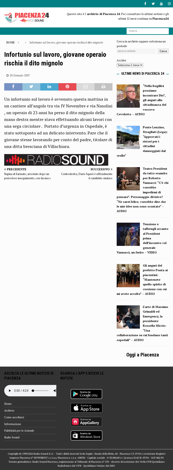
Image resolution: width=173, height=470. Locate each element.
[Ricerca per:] (148, 31)
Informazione (12, 424)
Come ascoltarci (14, 417)
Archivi (121, 60)
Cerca (163, 51)
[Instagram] (169, 3)
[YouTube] (161, 3)
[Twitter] (153, 3)
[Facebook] (145, 3)
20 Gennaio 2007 (20, 75)
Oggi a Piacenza (142, 355)
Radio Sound (11, 437)
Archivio (9, 410)
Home (8, 404)
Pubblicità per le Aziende (19, 430)
